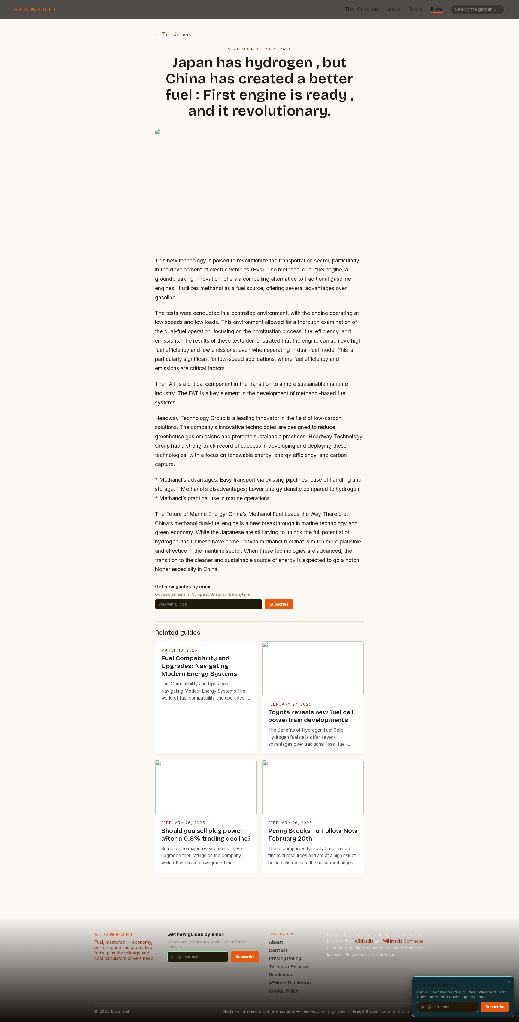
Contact (278, 950)
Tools (416, 9)
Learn (393, 9)
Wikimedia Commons (403, 941)
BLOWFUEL (36, 9)
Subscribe (278, 604)
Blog (437, 9)
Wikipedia (364, 941)
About (276, 942)
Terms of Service (288, 966)
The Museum (361, 9)
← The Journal (174, 34)
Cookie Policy (284, 991)
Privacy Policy (285, 958)
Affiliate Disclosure (291, 983)
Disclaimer (281, 975)
